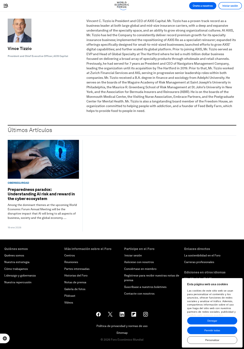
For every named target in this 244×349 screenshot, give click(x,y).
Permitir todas (212, 330)
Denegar (212, 320)
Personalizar (212, 340)
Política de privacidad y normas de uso (122, 326)
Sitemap (122, 332)
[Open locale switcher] (4, 338)
